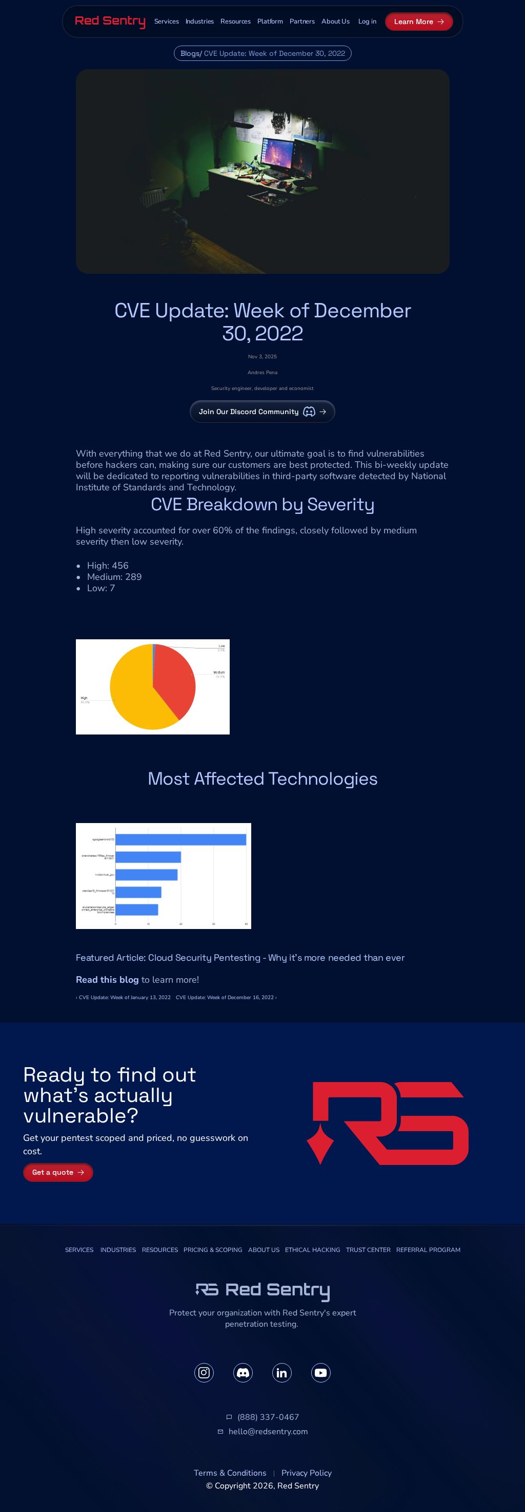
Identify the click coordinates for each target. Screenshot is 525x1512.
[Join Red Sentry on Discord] (243, 1373)
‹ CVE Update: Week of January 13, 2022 (123, 997)
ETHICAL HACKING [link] (312, 1250)
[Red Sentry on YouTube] (321, 1373)
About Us (335, 21)
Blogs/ (191, 53)
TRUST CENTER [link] (368, 1250)
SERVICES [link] (79, 1250)
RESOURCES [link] (160, 1250)
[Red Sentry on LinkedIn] (282, 1373)
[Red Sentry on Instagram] (204, 1373)
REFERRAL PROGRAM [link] (428, 1250)
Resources (235, 21)
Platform (270, 21)
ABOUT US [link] (263, 1250)
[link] (79, 1250)
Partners (302, 21)
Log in (367, 21)
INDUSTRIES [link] (118, 1250)
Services (166, 21)
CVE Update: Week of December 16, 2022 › (226, 997)
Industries (200, 21)
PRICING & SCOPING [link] (213, 1250)
